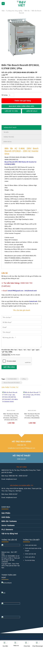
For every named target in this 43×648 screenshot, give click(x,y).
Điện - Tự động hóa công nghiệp (12, 10)
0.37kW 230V (12, 379)
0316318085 (11, 556)
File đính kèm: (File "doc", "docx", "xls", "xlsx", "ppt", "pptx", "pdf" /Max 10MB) (21, 351)
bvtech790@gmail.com (28, 448)
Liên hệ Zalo (31, 111)
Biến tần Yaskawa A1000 (31, 636)
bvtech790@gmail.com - (16, 290)
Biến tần (27, 10)
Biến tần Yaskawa (5, 636)
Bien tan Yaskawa (17, 636)
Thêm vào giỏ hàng (22, 101)
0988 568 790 (26, 283)
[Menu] (3, 3)
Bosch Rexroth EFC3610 (12, 382)
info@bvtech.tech (30, 290)
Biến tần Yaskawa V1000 (21, 638)
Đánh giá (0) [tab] (8, 141)
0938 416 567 (23, 476)
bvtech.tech (33, 301)
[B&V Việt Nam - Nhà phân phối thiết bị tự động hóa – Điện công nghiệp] (21, 3)
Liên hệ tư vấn (11, 111)
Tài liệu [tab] (6, 132)
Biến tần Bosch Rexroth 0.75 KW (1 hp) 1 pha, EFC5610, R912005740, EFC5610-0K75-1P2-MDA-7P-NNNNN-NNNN (11, 417)
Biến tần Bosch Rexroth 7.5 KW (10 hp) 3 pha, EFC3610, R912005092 (32, 416)
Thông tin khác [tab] (9, 137)
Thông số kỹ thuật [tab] (10, 127)
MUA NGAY (21, 106)
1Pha (24, 379)
